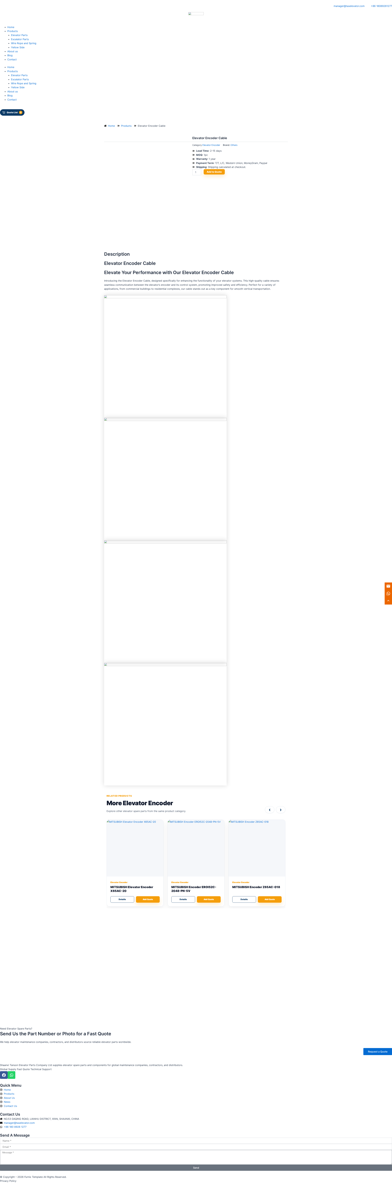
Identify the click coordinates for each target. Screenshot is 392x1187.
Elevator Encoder (211, 145)
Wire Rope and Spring (23, 43)
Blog (10, 55)
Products (12, 31)
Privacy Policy (8, 1180)
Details (122, 899)
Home (10, 27)
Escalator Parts (20, 39)
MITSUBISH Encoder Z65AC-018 (256, 887)
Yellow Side (17, 47)
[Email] (388, 586)
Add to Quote (214, 171)
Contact (12, 59)
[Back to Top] (388, 601)
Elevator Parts (19, 35)
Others (233, 145)
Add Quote (148, 899)
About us (12, 51)
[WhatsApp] (388, 593)
